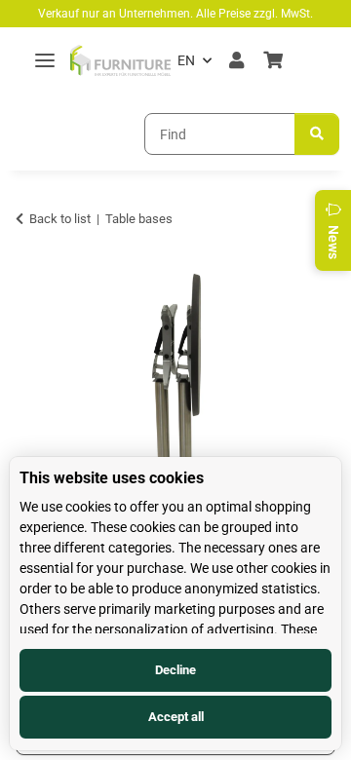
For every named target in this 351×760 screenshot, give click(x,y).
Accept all (176, 716)
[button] (236, 60)
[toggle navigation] (44, 61)
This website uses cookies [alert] (112, 478)
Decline (175, 670)
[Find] (316, 134)
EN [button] (186, 60)
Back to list (60, 218)
